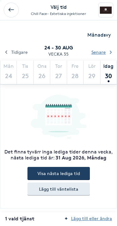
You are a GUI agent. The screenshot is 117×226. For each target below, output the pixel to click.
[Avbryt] (11, 10)
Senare (98, 52)
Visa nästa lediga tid (58, 173)
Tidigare (19, 52)
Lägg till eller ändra (91, 218)
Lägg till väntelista (58, 189)
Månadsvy (99, 35)
